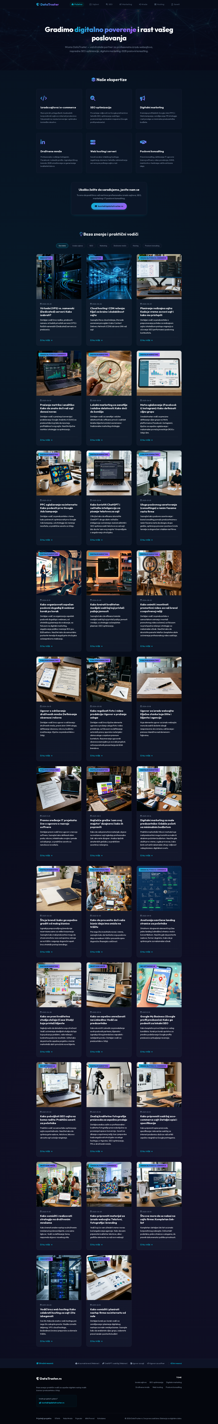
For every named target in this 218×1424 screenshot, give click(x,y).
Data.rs (50, 1378)
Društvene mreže (120, 246)
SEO (111, 4)
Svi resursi (177, 1363)
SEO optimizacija (156, 1382)
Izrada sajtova (77, 246)
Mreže (144, 4)
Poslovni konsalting (152, 246)
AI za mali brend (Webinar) (88, 1363)
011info (57, 1418)
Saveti (177, 4)
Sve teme (62, 246)
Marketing (127, 4)
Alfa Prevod (89, 1418)
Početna (78, 4)
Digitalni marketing (174, 1382)
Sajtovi (95, 4)
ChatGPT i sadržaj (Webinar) (116, 1363)
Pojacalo (78, 1418)
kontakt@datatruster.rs (110, 206)
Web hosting (158, 1387)
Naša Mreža (67, 1418)
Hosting (160, 4)
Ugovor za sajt (138, 1363)
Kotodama (101, 1418)
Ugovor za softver (157, 1363)
